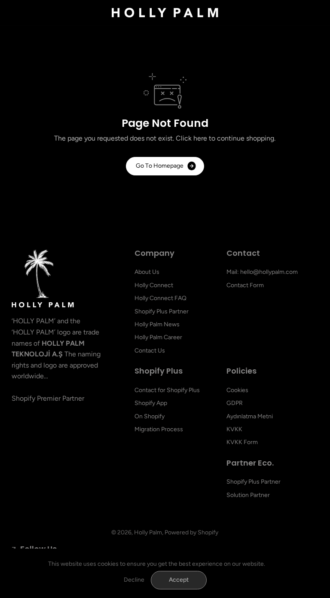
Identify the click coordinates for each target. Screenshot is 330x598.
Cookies (237, 390)
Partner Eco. (250, 463)
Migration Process (158, 429)
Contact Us (149, 350)
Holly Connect (153, 285)
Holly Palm (148, 532)
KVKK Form (242, 442)
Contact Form (245, 285)
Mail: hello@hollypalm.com (262, 272)
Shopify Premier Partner (48, 398)
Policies (241, 371)
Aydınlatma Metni (249, 416)
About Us (146, 272)
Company (154, 253)
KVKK (234, 429)
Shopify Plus (158, 371)
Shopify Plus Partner (161, 311)
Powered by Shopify (191, 532)
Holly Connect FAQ (160, 298)
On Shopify (149, 416)
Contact (243, 253)
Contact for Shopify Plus (167, 390)
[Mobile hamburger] (23, 12)
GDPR (234, 403)
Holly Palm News (157, 324)
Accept (179, 579)
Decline (134, 579)
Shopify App (150, 403)
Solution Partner (248, 495)
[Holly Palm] (165, 12)
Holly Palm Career (158, 337)
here (200, 138)
